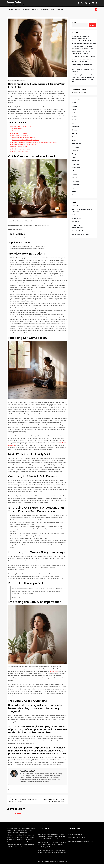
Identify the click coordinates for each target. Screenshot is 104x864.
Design (74, 120)
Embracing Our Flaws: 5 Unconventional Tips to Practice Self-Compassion (33, 142)
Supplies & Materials (18, 131)
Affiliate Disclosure (78, 206)
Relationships (76, 171)
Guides (17, 9)
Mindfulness (76, 161)
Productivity (76, 167)
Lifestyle (35, 9)
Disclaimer (75, 222)
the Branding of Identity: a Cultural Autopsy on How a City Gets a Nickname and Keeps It (83, 59)
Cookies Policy (76, 218)
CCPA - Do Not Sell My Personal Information (82, 210)
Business (75, 106)
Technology (44, 9)
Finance (74, 130)
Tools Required (17, 128)
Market (74, 157)
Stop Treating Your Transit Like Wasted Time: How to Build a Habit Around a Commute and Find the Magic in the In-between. (83, 50)
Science (74, 178)
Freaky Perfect (14, 2)
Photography (76, 164)
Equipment (75, 126)
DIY (73, 123)
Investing (75, 150)
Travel (52, 9)
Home (74, 140)
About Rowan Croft (27, 771)
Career (74, 109)
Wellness (60, 9)
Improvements (76, 144)
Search (74, 22)
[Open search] (96, 9)
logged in (18, 813)
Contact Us (75, 215)
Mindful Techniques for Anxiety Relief (23, 138)
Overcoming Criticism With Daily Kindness (25, 140)
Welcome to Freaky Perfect (81, 234)
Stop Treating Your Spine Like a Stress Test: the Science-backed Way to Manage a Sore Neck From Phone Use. (83, 68)
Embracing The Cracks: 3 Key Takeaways (23, 144)
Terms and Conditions (79, 231)
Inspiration (26, 9)
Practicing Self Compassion (19, 135)
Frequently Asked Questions (19, 151)
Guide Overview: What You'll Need (20, 126)
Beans (74, 103)
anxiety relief (54, 671)
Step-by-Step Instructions (18, 133)
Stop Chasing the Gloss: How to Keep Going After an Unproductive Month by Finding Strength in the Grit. (83, 78)
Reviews (74, 174)
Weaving (74, 191)
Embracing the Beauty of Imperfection (22, 149)
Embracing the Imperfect (18, 147)
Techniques (75, 181)
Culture (10, 9)
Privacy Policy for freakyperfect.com (78, 226)
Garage (74, 133)
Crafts (74, 113)
